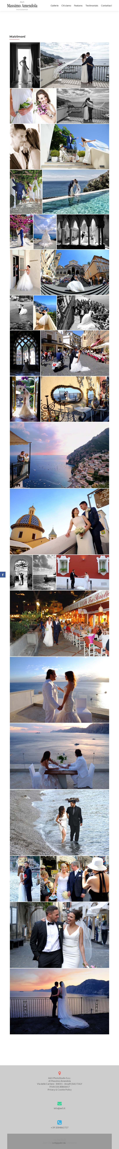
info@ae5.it (59, 1108)
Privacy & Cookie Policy (60, 1089)
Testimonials (91, 5)
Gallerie (54, 5)
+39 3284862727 (59, 1127)
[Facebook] (3, 574)
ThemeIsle (71, 1142)
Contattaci (106, 5)
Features (78, 5)
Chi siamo (66, 5)
